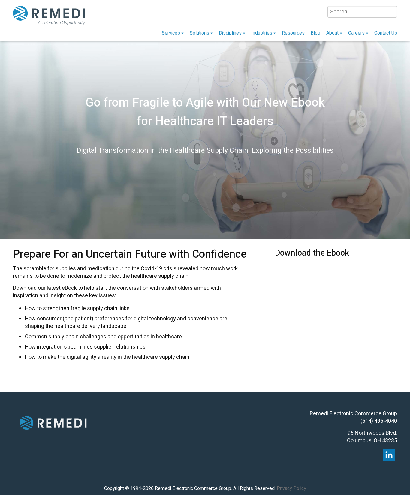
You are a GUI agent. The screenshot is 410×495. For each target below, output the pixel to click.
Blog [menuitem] (315, 33)
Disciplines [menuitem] (230, 33)
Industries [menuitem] (261, 33)
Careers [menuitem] (356, 33)
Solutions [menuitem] (199, 33)
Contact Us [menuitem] (385, 33)
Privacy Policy (291, 488)
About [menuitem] (332, 33)
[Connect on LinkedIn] (389, 454)
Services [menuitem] (171, 33)
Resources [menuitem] (293, 33)
